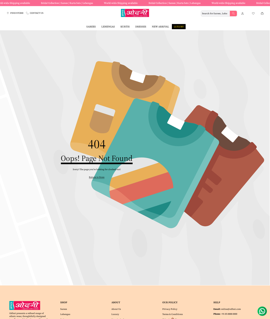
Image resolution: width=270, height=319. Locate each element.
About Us (116, 309)
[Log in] (242, 13)
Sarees (63, 309)
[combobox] (219, 13)
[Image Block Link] (25, 305)
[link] (96, 177)
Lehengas (65, 314)
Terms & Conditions (172, 314)
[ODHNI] (135, 13)
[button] (262, 13)
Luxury (115, 314)
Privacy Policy (169, 309)
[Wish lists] (253, 13)
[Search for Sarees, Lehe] (233, 13)
